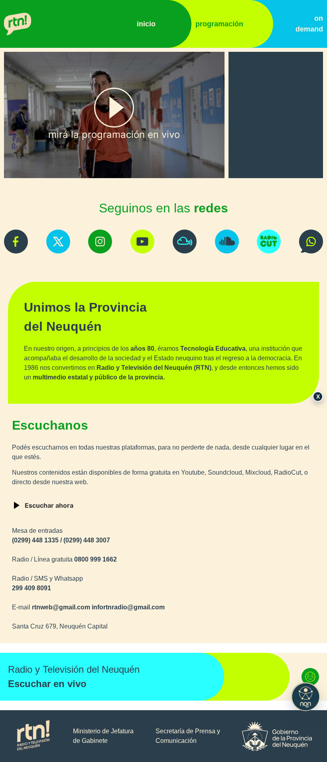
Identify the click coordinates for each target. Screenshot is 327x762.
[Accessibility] (305, 696)
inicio (146, 24)
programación (219, 24)
